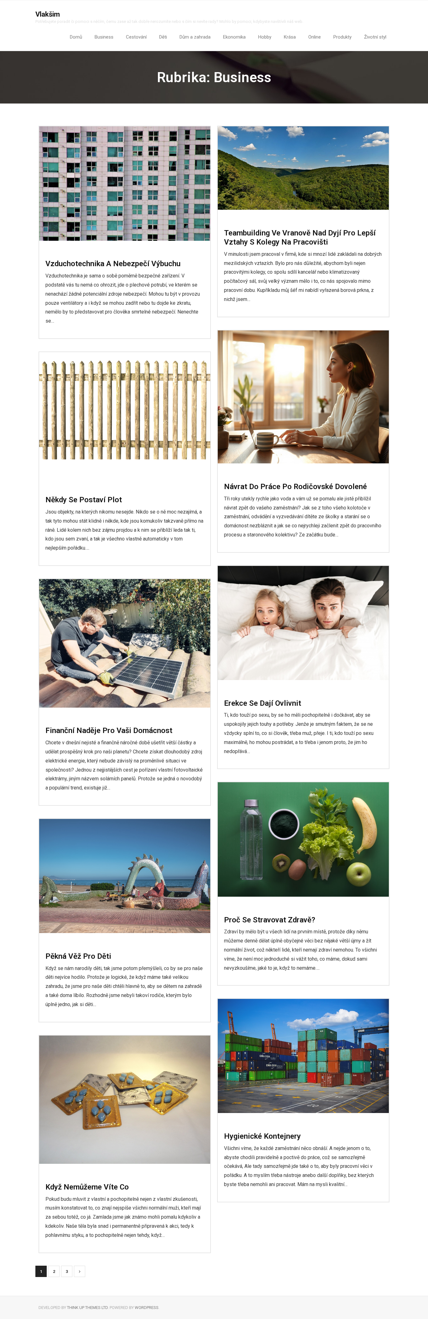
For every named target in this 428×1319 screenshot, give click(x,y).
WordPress (147, 1307)
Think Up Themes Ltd (87, 1307)
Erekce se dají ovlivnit (262, 703)
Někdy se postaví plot (83, 499)
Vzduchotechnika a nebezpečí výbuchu (112, 263)
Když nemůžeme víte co (87, 1187)
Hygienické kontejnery (262, 1136)
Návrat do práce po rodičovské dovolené (295, 486)
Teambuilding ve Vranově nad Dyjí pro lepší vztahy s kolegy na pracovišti (300, 237)
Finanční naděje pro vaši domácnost (108, 730)
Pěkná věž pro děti (78, 956)
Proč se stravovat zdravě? (269, 919)
